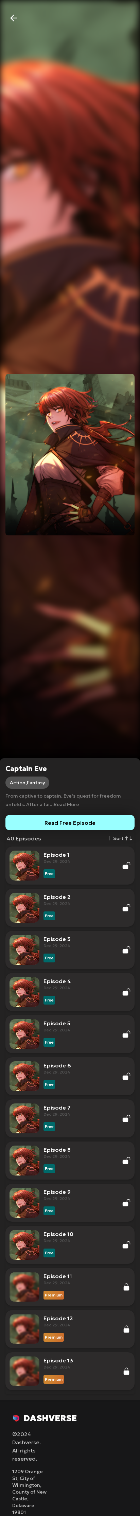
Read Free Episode (70, 822)
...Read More (64, 804)
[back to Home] (13, 18)
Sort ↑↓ (123, 838)
